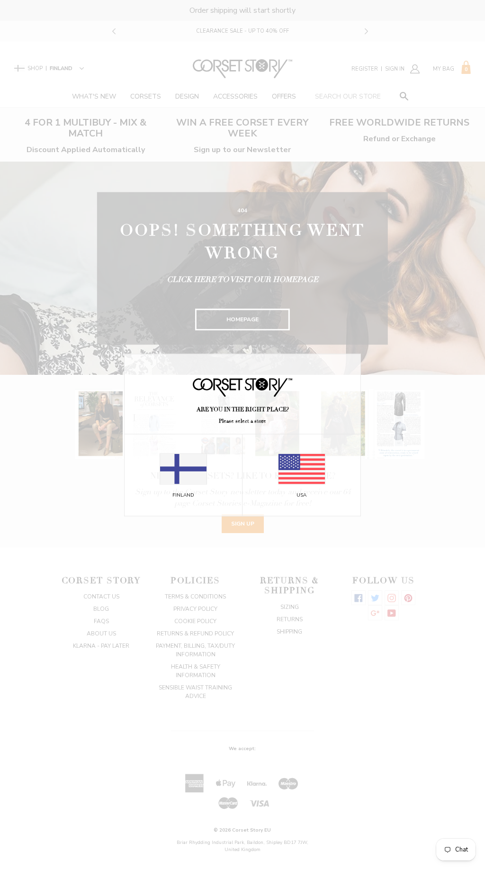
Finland (183, 494)
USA (301, 494)
